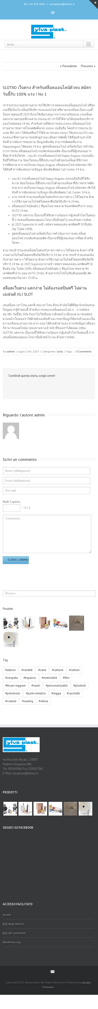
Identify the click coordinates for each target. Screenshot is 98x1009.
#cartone (57, 670)
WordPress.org (12, 942)
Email (18, 386)
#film (66, 678)
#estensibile (49, 678)
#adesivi (10, 670)
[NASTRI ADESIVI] (60, 623)
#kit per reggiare (15, 685)
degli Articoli (13, 924)
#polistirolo (12, 693)
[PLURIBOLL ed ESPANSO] (11, 639)
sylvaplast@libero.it (62, 4)
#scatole (10, 701)
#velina (43, 701)
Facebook (45, 12)
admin (11, 351)
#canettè (27, 670)
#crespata (11, 678)
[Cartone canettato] (76, 623)
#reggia (56, 693)
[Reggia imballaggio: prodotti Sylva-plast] (11, 623)
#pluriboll (79, 685)
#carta (42, 670)
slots (60, 351)
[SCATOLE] (44, 623)
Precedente (69, 66)
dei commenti (14, 933)
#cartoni (74, 670)
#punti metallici (36, 693)
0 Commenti (83, 351)
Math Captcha (11, 502)
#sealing (27, 701)
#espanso (29, 678)
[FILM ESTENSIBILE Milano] (27, 623)
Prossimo (87, 66)
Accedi (7, 914)
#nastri (35, 685)
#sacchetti (73, 693)
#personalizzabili (57, 685)
